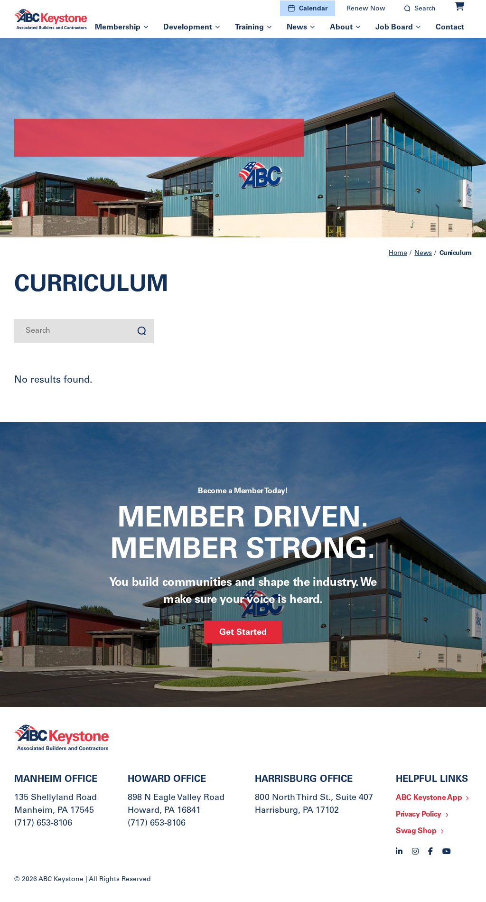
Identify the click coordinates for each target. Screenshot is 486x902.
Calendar (313, 9)
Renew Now (365, 9)
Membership (117, 27)
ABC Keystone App (429, 798)
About (341, 27)
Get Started (243, 633)
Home (398, 253)
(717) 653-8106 (43, 823)
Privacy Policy (418, 814)
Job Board (394, 27)
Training (249, 27)
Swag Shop (416, 831)
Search (425, 9)
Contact (450, 27)
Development (187, 27)
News (297, 27)
